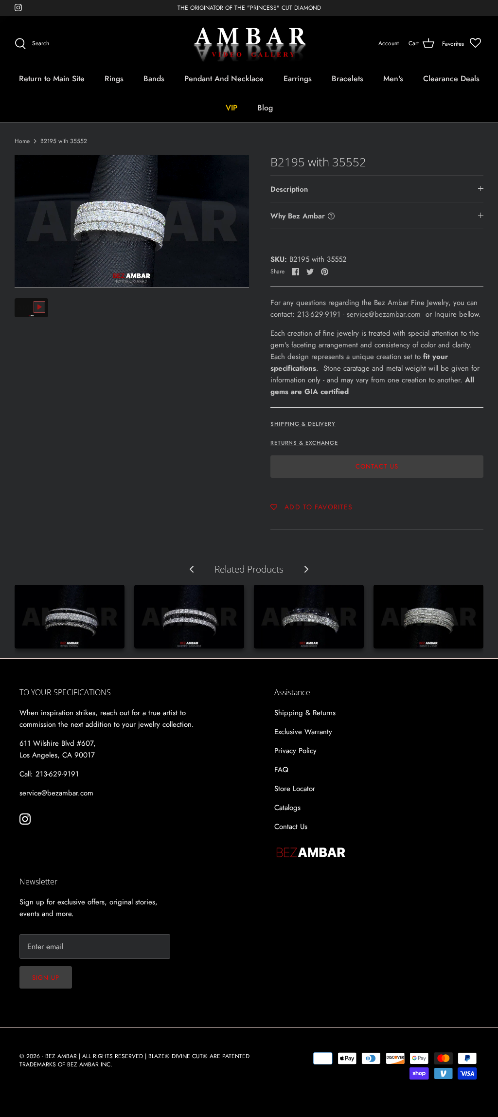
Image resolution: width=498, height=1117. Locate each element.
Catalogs (287, 807)
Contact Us (377, 466)
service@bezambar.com (384, 314)
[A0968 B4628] (309, 617)
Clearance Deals (451, 78)
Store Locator (294, 788)
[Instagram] (18, 7)
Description (289, 189)
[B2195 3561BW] (69, 617)
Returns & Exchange (304, 443)
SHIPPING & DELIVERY (303, 424)
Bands (153, 78)
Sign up (45, 977)
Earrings (298, 78)
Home (22, 141)
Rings (114, 78)
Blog (265, 107)
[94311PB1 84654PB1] (189, 617)
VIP (231, 107)
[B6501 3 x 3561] (428, 617)
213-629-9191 (318, 314)
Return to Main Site (52, 78)
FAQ (281, 769)
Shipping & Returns (305, 712)
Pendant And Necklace (224, 78)
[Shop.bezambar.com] (249, 44)
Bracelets (347, 78)
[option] (132, 221)
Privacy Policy (295, 750)
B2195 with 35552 (63, 141)
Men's (393, 78)
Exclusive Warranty (303, 731)
